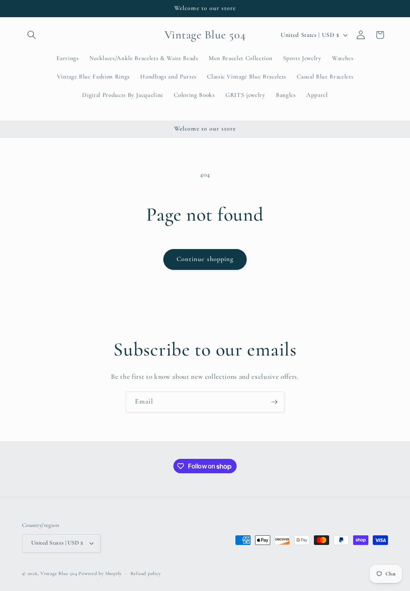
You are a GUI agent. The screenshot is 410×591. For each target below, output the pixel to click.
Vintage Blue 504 (58, 573)
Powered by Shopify (100, 573)
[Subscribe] (274, 402)
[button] (31, 34)
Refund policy (146, 573)
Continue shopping (205, 259)
